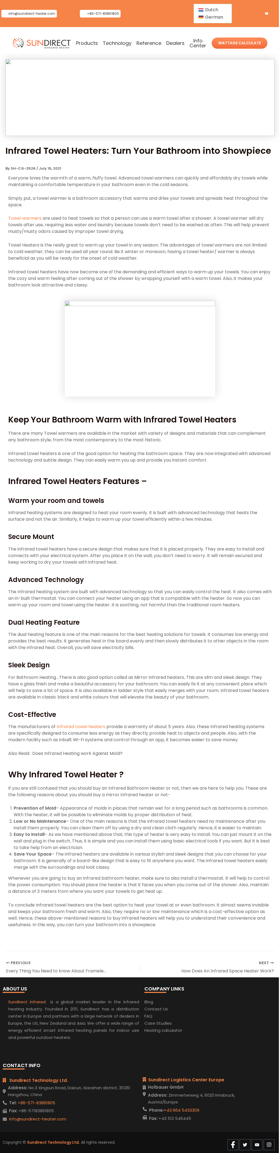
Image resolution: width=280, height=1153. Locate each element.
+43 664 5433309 (181, 1110)
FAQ (148, 1016)
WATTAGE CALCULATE (239, 43)
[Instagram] (276, 14)
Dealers (175, 43)
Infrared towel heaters (81, 726)
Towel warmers (25, 218)
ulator (176, 1030)
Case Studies (158, 1023)
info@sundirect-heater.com (37, 1119)
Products (87, 43)
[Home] (42, 43)
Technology (117, 43)
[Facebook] (248, 14)
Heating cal (156, 1030)
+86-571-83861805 (36, 1103)
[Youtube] (266, 14)
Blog (148, 1002)
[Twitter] (257, 14)
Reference (148, 43)
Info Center (197, 43)
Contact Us (156, 1009)
